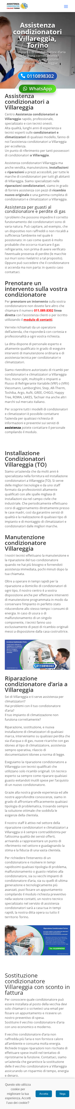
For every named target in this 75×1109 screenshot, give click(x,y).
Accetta (43, 1093)
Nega (62, 1093)
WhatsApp (40, 88)
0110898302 (40, 76)
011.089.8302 (43, 310)
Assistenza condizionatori (35, 114)
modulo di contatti (37, 320)
